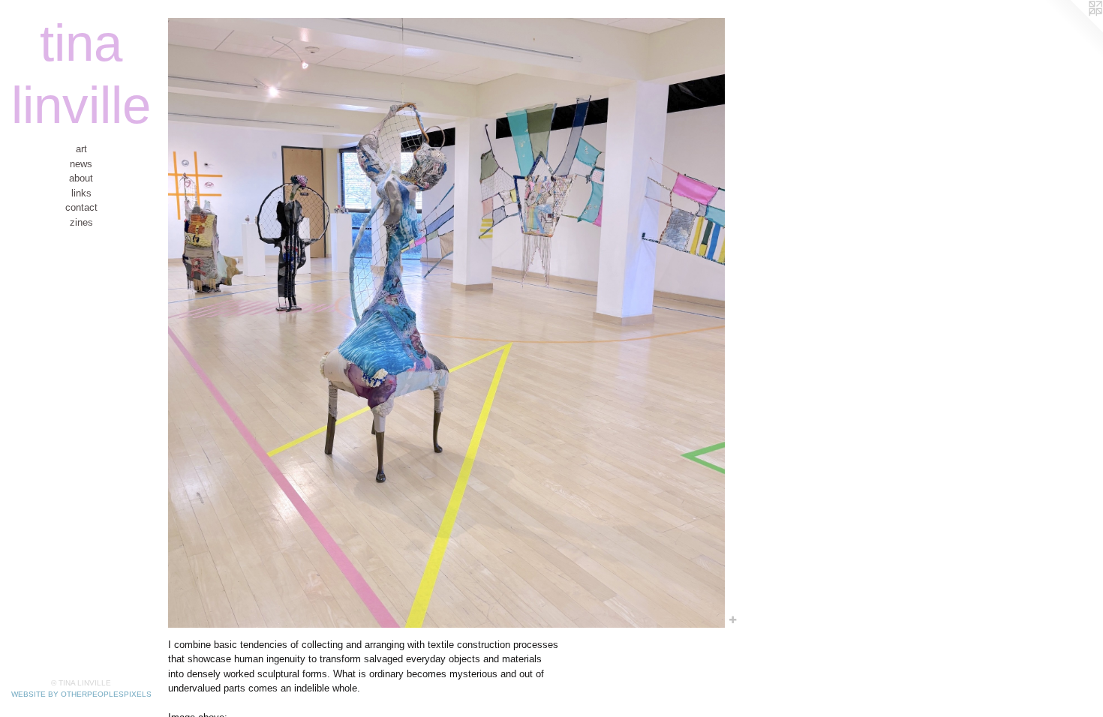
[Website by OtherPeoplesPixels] (1073, 30)
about (81, 178)
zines (81, 222)
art (81, 148)
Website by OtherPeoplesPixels (81, 694)
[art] (446, 323)
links (81, 193)
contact (81, 207)
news (81, 164)
